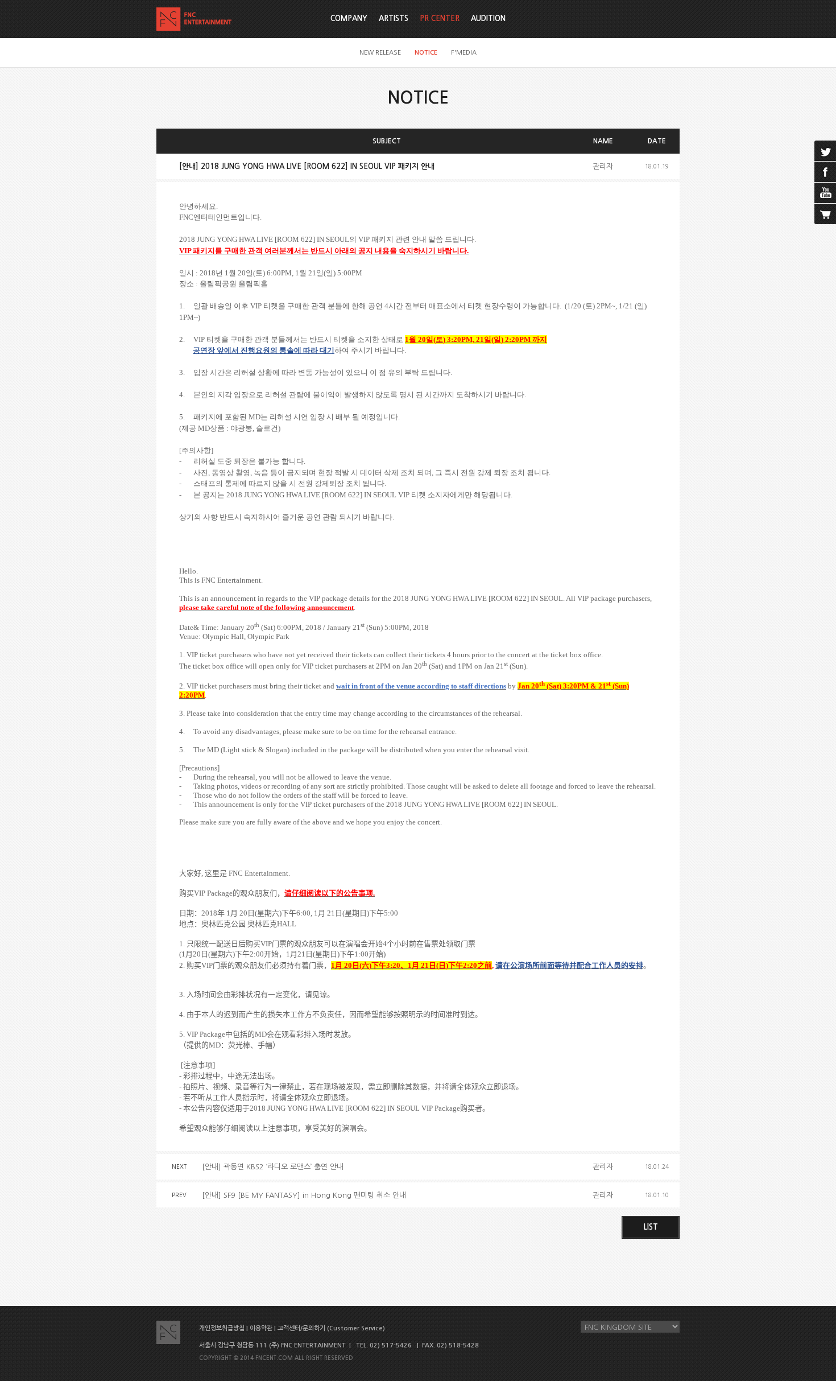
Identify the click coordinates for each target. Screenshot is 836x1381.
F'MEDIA (464, 53)
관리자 (603, 166)
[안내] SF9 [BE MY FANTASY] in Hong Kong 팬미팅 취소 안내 (304, 1195)
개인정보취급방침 (222, 1328)
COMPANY (348, 18)
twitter (825, 151)
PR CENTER (440, 18)
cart (825, 214)
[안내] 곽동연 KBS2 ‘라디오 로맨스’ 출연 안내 (272, 1166)
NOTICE (426, 53)
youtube (825, 193)
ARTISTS (393, 18)
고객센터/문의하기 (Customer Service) (331, 1328)
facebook (825, 172)
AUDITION (488, 18)
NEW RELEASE (380, 53)
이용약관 (261, 1328)
